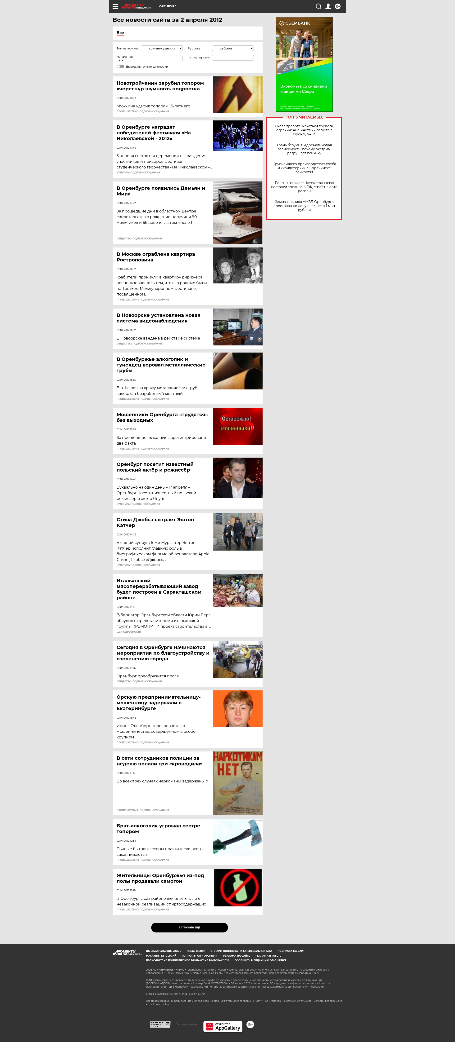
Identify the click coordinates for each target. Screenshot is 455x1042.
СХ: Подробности (129, 632)
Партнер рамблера (187, 1024)
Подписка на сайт (291, 951)
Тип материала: (128, 48)
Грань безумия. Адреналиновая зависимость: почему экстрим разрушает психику (304, 149)
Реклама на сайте (236, 955)
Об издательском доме (163, 951)
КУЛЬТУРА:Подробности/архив (138, 173)
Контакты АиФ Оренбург (200, 955)
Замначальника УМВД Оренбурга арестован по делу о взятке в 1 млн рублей (304, 206)
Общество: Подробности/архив (139, 239)
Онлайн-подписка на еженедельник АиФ (241, 951)
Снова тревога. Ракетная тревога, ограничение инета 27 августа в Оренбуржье (304, 130)
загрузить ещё (189, 927)
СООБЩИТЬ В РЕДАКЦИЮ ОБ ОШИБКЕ (260, 960)
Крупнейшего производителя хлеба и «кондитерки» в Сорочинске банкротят (304, 168)
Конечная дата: (199, 58)
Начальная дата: (125, 58)
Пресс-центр (196, 951)
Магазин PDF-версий (161, 955)
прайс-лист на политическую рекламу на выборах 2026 (187, 960)
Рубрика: (194, 48)
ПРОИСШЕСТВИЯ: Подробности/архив (143, 111)
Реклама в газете (268, 955)
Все (120, 33)
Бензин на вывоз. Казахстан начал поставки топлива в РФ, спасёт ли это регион (304, 187)
